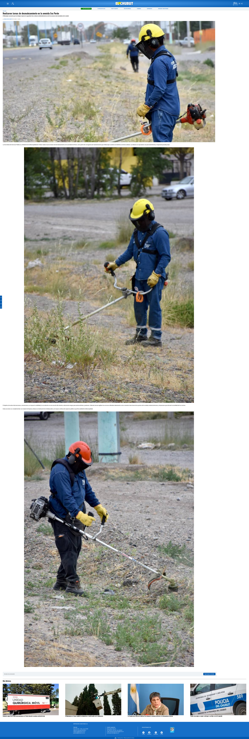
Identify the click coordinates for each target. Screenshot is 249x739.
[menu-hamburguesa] (7, 3)
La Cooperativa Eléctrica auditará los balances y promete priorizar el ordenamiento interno (150, 716)
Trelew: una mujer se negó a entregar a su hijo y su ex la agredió (206, 716)
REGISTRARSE (165, 8)
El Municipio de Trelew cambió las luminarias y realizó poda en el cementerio (84, 716)
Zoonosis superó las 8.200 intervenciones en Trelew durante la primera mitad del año (24, 716)
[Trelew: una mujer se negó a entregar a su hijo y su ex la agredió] (218, 699)
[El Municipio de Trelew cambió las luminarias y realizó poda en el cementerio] (93, 699)
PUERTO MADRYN (114, 8)
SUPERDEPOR (149, 8)
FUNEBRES (139, 8)
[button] (235, 3)
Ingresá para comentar (209, 674)
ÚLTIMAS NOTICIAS (101, 8)
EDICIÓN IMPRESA (127, 8)
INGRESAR (160, 8)
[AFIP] (172, 730)
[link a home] (124, 3)
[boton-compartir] (242, 3)
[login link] (13, 3)
